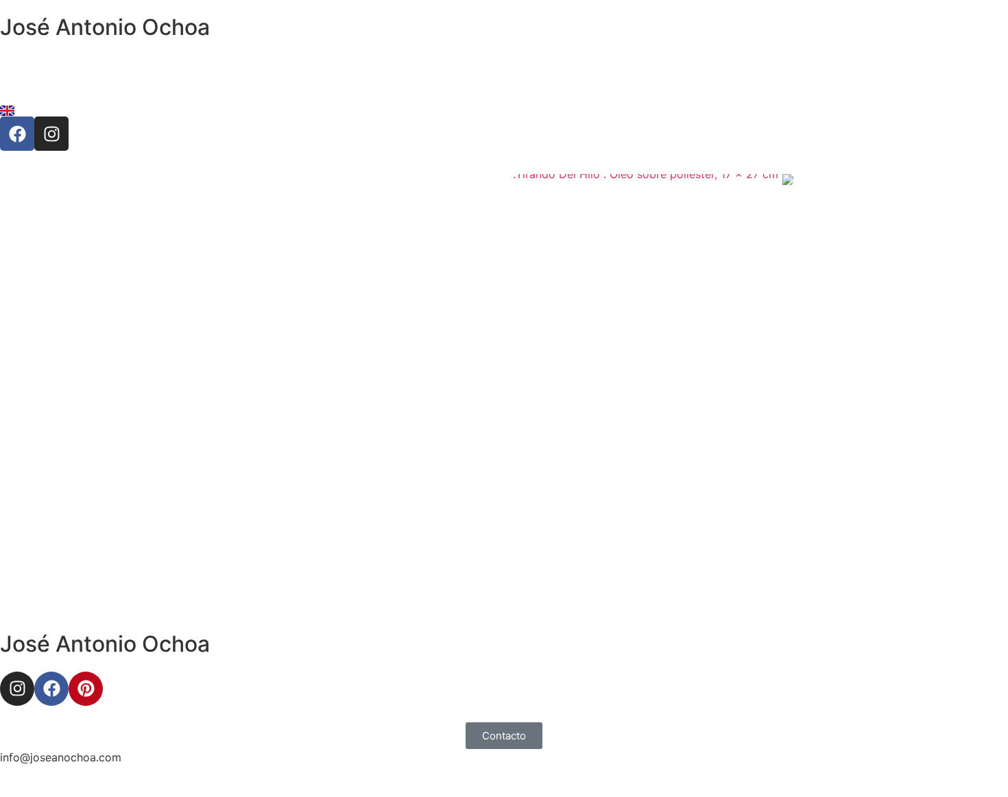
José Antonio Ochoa (105, 27)
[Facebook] (17, 134)
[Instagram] (51, 134)
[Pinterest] (86, 689)
